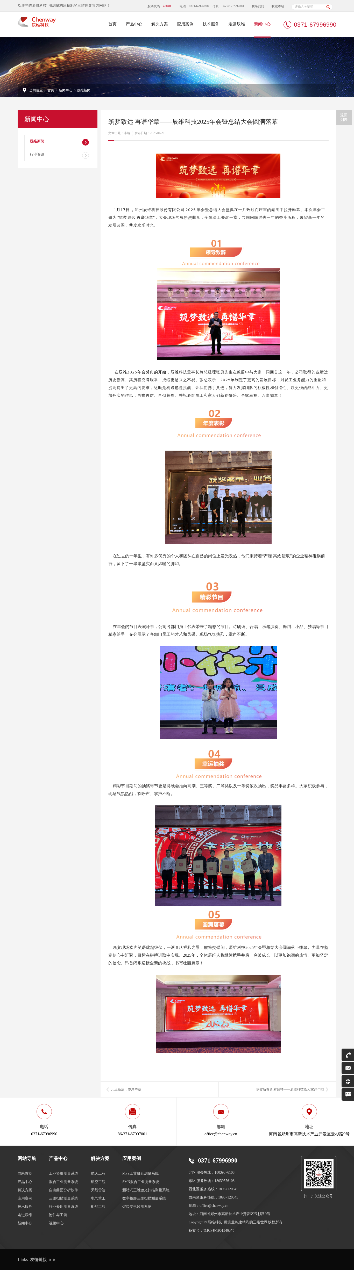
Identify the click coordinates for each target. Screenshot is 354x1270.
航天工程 (98, 1173)
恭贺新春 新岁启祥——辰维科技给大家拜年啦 (290, 1089)
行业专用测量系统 (63, 1207)
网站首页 (25, 1173)
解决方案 (159, 24)
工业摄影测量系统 (63, 1173)
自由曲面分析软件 (63, 1190)
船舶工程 (98, 1207)
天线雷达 (98, 1190)
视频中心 (56, 1223)
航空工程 (98, 1182)
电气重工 (98, 1198)
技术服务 (211, 24)
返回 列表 (344, 117)
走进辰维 (236, 24)
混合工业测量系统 (63, 1182)
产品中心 (134, 24)
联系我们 (258, 6)
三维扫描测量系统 (63, 1198)
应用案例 (185, 24)
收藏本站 (278, 6)
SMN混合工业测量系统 (140, 1182)
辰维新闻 (83, 90)
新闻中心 (262, 24)
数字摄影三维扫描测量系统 (144, 1198)
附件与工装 (58, 1215)
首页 (112, 24)
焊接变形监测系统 (136, 1207)
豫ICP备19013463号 (218, 1230)
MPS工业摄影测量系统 (140, 1173)
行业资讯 (37, 154)
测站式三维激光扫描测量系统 (145, 1190)
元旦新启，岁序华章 (126, 1089)
